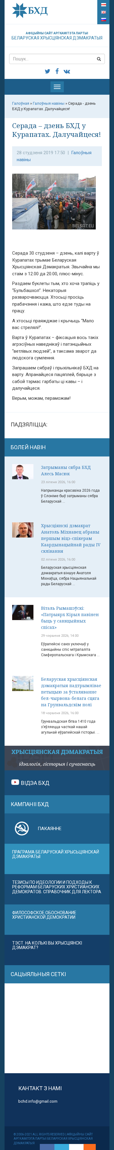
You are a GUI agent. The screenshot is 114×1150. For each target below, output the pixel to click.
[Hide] (92, 1147)
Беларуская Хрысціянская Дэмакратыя (57, 36)
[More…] (86, 1147)
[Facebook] (47, 1147)
